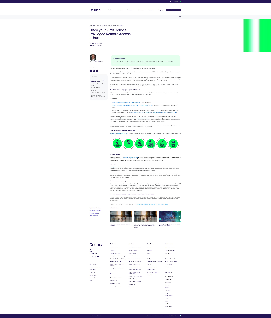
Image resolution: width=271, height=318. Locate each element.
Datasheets (168, 282)
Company (160, 10)
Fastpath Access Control (134, 258)
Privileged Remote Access (116, 167)
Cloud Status (168, 256)
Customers (141, 10)
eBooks (167, 287)
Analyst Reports (169, 276)
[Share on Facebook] (91, 71)
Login (91, 251)
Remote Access (94, 213)
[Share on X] (97, 71)
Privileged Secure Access (116, 261)
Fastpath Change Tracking (135, 267)
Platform (110, 10)
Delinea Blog (92, 25)
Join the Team (93, 275)
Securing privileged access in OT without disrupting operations (169, 224)
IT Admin (149, 248)
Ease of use (93, 90)
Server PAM (131, 287)
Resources (130, 10)
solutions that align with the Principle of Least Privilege (135, 118)
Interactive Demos (172, 10)
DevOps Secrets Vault (134, 256)
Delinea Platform (132, 253)
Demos (167, 285)
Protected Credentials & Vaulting (118, 258)
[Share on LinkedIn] (94, 71)
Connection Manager (133, 250)
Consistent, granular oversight (98, 92)
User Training (168, 253)
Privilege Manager (133, 278)
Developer (149, 258)
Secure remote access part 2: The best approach (120, 224)
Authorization (94, 215)
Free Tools (167, 290)
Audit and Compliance (152, 267)
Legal (91, 280)
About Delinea (93, 264)
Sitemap (166, 316)
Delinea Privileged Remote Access (119, 133)
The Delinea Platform (115, 248)
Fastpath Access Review (134, 264)
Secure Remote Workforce (153, 272)
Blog (171, 1)
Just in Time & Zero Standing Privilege (117, 265)
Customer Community (170, 258)
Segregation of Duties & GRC (117, 268)
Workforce (149, 250)
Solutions (120, 10)
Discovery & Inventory (115, 253)
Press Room (92, 272)
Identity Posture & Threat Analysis (118, 256)
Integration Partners (115, 283)
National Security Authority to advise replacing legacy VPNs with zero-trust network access (153, 112)
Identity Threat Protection (135, 269)
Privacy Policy (146, 316)
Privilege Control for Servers (135, 276)
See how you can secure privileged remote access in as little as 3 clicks (98, 97)
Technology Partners (115, 286)
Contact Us (93, 253)
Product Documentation (171, 261)
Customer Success (169, 248)
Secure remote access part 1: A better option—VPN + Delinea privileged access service (144, 225)
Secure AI (149, 264)
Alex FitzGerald (99, 61)
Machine (149, 253)
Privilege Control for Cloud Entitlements (135, 273)
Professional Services (170, 250)
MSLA (161, 316)
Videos (167, 301)
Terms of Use (155, 316)
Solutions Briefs (169, 295)
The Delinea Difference (95, 267)
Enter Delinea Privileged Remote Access (98, 84)
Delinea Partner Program (116, 277)
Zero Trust (149, 275)
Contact (176, 1)
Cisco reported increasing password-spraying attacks (126, 102)
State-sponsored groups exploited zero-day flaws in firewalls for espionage (132, 105)
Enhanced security (95, 87)
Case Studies (168, 279)
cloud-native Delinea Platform (130, 157)
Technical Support (169, 264)
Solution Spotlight (95, 210)
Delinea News (93, 269)
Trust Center (93, 277)
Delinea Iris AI (113, 250)
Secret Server (132, 284)
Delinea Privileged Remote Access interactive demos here (152, 204)
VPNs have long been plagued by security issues (98, 80)
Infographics (168, 293)
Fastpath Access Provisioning (135, 261)
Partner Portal (113, 280)
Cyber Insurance (151, 269)
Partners (150, 10)
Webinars (167, 303)
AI (147, 256)
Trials (166, 298)
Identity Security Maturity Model (154, 261)
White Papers (168, 306)
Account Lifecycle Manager (135, 248)
